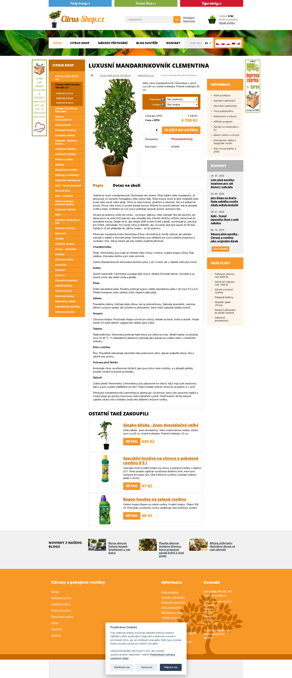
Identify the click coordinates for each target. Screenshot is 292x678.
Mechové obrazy (64, 296)
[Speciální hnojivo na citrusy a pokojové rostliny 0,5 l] (105, 468)
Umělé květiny (63, 285)
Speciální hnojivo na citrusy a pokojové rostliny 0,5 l (160, 460)
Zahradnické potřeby (67, 306)
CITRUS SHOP (79, 43)
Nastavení (146, 667)
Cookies (208, 637)
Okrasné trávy (63, 290)
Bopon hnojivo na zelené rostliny (154, 499)
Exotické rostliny (65, 135)
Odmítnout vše (122, 667)
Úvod (57, 43)
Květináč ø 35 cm (146, 75)
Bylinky (59, 164)
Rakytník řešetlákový (67, 180)
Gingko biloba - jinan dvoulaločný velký (160, 424)
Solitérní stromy (64, 243)
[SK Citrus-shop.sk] (223, 43)
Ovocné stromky (65, 228)
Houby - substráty (65, 249)
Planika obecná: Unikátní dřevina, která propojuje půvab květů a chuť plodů (171, 549)
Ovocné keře (62, 190)
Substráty (61, 264)
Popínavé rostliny (65, 209)
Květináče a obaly (65, 301)
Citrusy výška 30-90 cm (66, 78)
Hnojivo (59, 254)
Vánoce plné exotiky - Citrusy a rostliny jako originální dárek (225, 237)
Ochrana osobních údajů (218, 630)
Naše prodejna (222, 95)
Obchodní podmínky (225, 105)
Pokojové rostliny (65, 148)
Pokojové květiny (65, 130)
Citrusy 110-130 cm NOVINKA (66, 110)
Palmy (54, 622)
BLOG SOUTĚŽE (147, 43)
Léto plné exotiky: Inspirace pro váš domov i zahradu (222, 183)
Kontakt (173, 43)
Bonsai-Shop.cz (93, 75)
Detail (132, 441)
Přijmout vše (170, 667)
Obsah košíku (227, 22)
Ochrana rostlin (64, 259)
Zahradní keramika (66, 280)
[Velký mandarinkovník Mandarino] (114, 127)
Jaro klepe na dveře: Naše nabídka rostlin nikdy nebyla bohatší (224, 201)
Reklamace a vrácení (225, 116)
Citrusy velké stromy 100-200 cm (115, 75)
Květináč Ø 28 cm (65, 102)
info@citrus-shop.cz (215, 595)
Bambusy (60, 233)
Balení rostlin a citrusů (226, 135)
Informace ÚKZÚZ (214, 633)
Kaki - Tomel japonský (68, 185)
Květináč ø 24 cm (64, 93)
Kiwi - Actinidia (64, 195)
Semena (60, 275)
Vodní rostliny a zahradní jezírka (64, 203)
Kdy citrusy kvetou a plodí (225, 150)
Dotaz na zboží (126, 185)
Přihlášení (188, 17)
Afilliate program (223, 121)
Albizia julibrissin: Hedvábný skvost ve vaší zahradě (222, 546)
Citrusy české (63, 124)
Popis (98, 185)
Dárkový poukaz (64, 311)
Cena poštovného (223, 111)
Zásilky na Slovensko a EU (226, 128)
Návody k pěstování (225, 100)
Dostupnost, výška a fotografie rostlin (225, 142)
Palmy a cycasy (64, 159)
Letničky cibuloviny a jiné (67, 221)
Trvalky (59, 238)
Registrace (189, 21)
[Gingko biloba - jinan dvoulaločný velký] (105, 435)
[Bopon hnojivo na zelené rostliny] (105, 509)
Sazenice (60, 270)
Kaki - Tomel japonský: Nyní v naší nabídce (225, 219)
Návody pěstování (113, 43)
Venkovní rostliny (65, 154)
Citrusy (55, 591)
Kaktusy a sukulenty (67, 175)
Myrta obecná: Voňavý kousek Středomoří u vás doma (119, 547)
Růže (58, 214)
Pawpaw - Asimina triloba (66, 142)
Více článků (220, 248)
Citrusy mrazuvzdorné (63, 118)
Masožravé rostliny (66, 169)
